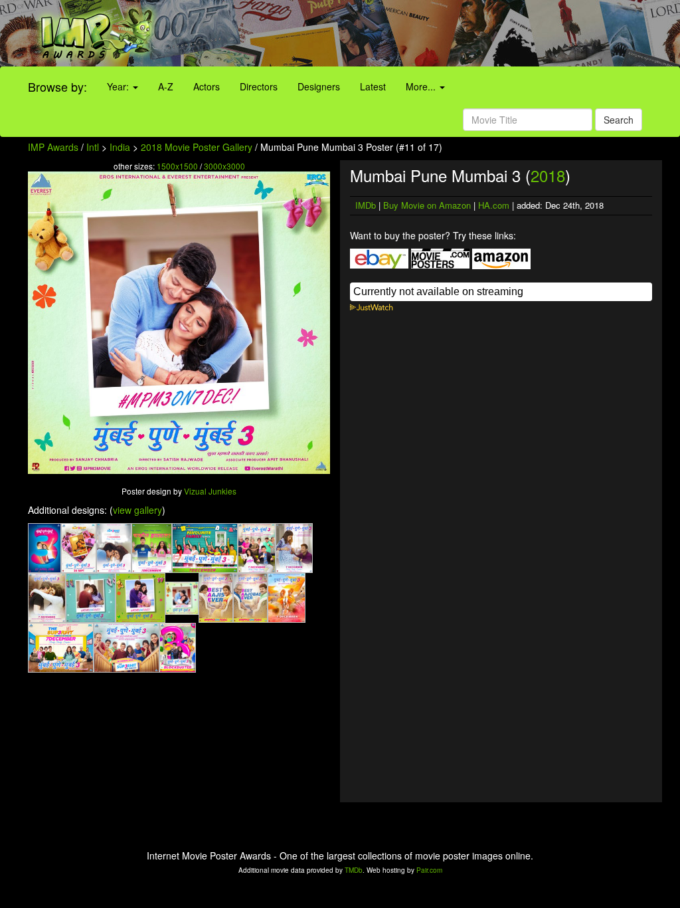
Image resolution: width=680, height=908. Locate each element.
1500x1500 (177, 165)
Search (619, 119)
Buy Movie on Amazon (427, 205)
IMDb (365, 205)
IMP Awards (53, 147)
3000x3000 (224, 165)
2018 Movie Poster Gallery (196, 147)
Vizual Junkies (210, 491)
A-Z (165, 86)
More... (422, 86)
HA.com (493, 205)
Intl (92, 147)
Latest (373, 86)
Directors (259, 86)
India (120, 147)
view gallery (137, 509)
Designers (319, 86)
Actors (206, 86)
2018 (548, 175)
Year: (119, 86)
